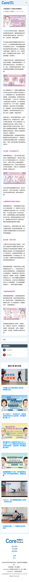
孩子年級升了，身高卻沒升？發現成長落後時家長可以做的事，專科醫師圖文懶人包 (14, 416)
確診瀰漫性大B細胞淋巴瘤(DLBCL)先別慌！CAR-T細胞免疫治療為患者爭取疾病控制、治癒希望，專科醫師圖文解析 (14, 444)
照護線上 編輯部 (9, 11)
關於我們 (14, 546)
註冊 (14, 556)
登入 (14, 558)
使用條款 (14, 551)
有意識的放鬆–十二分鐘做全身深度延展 (14, 527)
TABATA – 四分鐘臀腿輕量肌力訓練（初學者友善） (14, 501)
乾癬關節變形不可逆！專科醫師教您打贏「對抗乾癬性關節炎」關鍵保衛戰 (14, 473)
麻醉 (18, 51)
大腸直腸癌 (6, 31)
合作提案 (14, 549)
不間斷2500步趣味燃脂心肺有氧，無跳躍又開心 (14, 389)
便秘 (16, 326)
